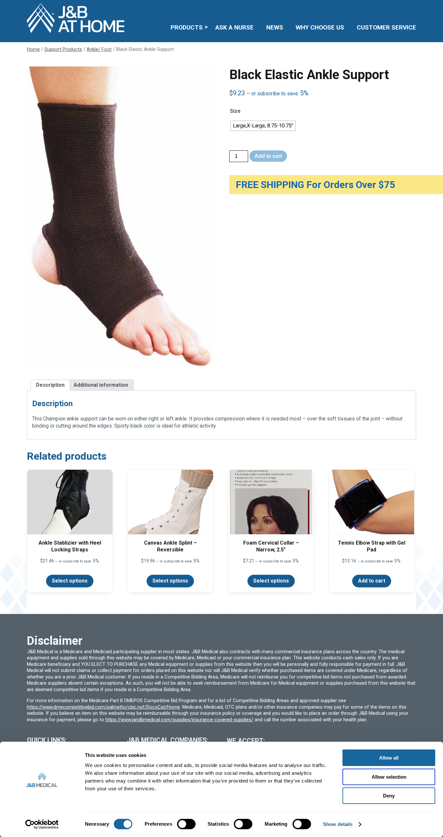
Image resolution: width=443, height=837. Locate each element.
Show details (338, 824)
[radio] (263, 126)
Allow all (389, 757)
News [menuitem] (274, 27)
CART (396, 8)
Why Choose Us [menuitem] (320, 27)
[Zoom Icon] (120, 217)
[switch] (186, 824)
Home (33, 49)
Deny (389, 795)
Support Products (63, 49)
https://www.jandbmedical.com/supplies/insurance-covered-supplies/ (179, 720)
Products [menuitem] (187, 27)
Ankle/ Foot (99, 49)
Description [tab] (50, 385)
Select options (70, 581)
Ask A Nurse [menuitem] (234, 27)
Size (235, 111)
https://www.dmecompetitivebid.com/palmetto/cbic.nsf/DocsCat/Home (103, 707)
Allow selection (389, 777)
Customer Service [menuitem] (386, 27)
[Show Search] (412, 9)
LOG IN (368, 8)
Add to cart (268, 156)
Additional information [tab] (101, 385)
